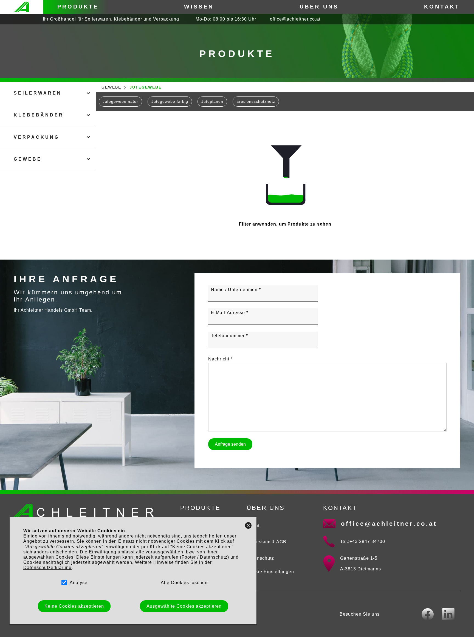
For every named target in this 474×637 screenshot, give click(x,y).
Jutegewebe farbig (169, 101)
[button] (48, 93)
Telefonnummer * (229, 335)
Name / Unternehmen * (236, 289)
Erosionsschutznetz (255, 101)
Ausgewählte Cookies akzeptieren (183, 606)
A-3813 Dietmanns (360, 569)
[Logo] (21, 7)
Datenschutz (260, 558)
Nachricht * (220, 359)
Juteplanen (212, 101)
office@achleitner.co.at (295, 19)
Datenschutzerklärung (47, 567)
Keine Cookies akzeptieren (74, 606)
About (253, 525)
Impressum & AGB (266, 541)
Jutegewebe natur (120, 101)
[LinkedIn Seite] (448, 614)
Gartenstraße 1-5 (358, 558)
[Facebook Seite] (428, 614)
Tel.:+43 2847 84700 (362, 541)
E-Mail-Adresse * (229, 312)
